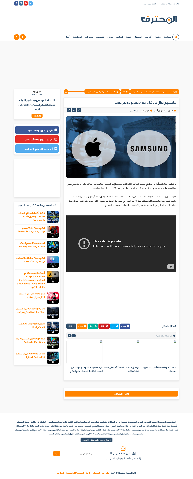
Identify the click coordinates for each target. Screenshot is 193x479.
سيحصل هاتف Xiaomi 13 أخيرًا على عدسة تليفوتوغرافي (121, 369)
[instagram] (21, 3)
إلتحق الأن (37, 116)
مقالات (167, 36)
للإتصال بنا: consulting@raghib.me (96, 440)
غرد (113, 326)
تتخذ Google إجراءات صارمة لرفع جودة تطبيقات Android (30, 340)
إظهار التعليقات (121, 393)
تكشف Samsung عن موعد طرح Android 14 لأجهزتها (30, 355)
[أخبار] (64, 3)
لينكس (119, 36)
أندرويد (148, 36)
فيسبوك (100, 36)
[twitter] (31, 3)
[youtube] (26, 3)
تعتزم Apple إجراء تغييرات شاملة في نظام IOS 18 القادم (30, 259)
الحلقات (138, 36)
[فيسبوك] (50, 3)
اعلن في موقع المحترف (170, 3)
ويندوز (158, 36)
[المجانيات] (59, 3)
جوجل (110, 36)
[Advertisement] (96, 63)
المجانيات (77, 36)
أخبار (68, 36)
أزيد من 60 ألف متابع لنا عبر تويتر (39, 148)
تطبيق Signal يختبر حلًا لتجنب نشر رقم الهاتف (31, 325)
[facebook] (16, 3)
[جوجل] (45, 3)
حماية (128, 36)
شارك (123, 326)
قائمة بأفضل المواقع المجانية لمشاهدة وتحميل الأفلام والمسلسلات (32, 216)
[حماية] (35, 3)
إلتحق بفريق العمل (149, 3)
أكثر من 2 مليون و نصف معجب (40, 130)
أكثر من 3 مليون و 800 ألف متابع (39, 139)
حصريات (89, 36)
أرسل (91, 326)
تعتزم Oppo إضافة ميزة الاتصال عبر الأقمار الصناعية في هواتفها (31, 310)
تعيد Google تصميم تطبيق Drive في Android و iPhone (32, 244)
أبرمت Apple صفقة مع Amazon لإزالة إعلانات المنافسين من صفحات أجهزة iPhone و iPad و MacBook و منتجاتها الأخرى (31, 279)
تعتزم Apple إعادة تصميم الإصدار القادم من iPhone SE (31, 229)
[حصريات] (55, 3)
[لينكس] (40, 3)
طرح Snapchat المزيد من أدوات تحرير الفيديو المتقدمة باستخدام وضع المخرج (86, 369)
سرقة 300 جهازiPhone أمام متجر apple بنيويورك (159, 369)
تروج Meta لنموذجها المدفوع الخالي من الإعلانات (32, 295)
